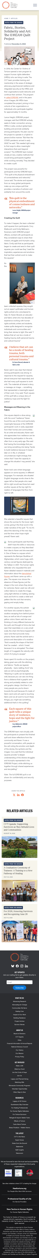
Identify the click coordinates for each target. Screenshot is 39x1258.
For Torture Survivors (19, 1114)
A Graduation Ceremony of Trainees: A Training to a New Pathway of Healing (18, 871)
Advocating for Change (19, 1005)
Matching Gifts (19, 1082)
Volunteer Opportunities (19, 1089)
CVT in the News (19, 1137)
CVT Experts (19, 1037)
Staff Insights (19, 1150)
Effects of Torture (19, 1121)
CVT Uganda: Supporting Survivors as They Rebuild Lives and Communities (19, 827)
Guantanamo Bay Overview (19, 1104)
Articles (14, 18)
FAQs (19, 1040)
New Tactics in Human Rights (19, 1209)
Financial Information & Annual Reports (19, 1043)
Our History (19, 1050)
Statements (19, 1146)
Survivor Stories (19, 1024)
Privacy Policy (19, 1057)
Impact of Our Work (19, 1014)
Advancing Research (19, 1001)
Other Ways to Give (19, 1092)
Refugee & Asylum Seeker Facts (19, 1118)
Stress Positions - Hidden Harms (19, 1127)
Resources (19, 1097)
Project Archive (19, 1021)
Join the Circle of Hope (19, 1072)
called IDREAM (12, 97)
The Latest (20, 1133)
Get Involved (19, 1062)
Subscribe (19, 987)
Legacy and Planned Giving (19, 1079)
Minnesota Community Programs (19, 1085)
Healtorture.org (19, 1188)
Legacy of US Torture (19, 1101)
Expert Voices (19, 1140)
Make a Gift (19, 1066)
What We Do (19, 998)
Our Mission (20, 1053)
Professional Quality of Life (19, 1198)
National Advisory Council (19, 1047)
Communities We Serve (19, 1008)
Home (6, 18)
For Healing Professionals (19, 1108)
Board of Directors (19, 1033)
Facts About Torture (19, 1124)
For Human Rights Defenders (19, 1111)
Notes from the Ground (19, 1143)
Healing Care (19, 1011)
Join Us (19, 1075)
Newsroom (19, 1153)
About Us (19, 1030)
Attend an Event (19, 1069)
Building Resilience (19, 1018)
